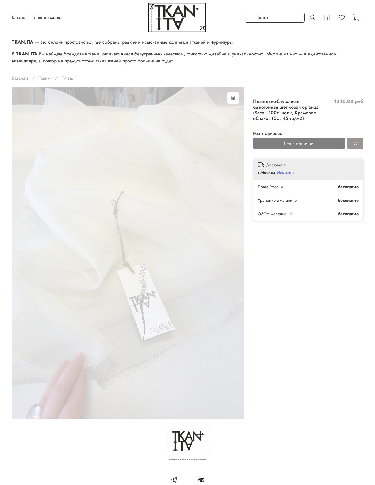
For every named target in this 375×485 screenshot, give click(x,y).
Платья (69, 78)
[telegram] (174, 480)
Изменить (286, 172)
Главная (20, 78)
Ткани (44, 78)
